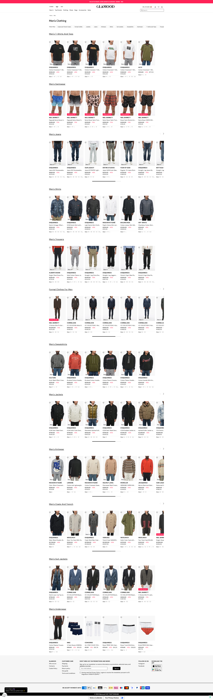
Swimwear (140, 27)
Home (51, 15)
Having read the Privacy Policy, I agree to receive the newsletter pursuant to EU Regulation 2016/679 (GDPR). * (106, 673)
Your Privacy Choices (112, 698)
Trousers (162, 27)
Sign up (116, 668)
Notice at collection (96, 698)
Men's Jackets (56, 394)
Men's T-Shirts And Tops (61, 34)
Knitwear (103, 27)
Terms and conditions (68, 673)
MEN (122, 1)
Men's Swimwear (57, 84)
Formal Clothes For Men (61, 289)
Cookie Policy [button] (53, 668)
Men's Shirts (55, 189)
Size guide (65, 671)
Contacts (52, 666)
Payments (65, 666)
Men (55, 15)
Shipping (64, 663)
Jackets (88, 27)
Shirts (111, 27)
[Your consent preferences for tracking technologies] (210, 697)
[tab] (51, 6)
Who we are (52, 663)
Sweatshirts (130, 27)
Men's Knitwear (56, 449)
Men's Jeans (55, 134)
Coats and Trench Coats (64, 27)
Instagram (141, 663)
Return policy (66, 668)
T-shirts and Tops (151, 27)
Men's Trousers (56, 239)
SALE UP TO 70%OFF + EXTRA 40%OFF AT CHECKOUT (102, 1)
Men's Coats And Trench (61, 504)
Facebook (141, 666)
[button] (163, 133)
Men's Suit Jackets (58, 559)
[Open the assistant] (4, 695)
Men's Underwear (57, 609)
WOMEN (118, 1)
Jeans (95, 27)
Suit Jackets (120, 27)
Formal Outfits (78, 27)
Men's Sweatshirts (58, 344)
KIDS (62, 6)
